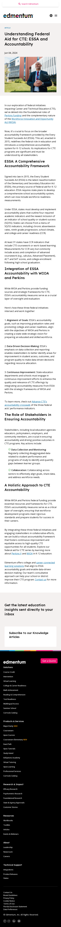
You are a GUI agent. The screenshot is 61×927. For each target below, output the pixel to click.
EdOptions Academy (11, 758)
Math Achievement (10, 690)
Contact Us (7, 892)
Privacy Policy (8, 898)
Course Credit (9, 672)
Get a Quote (49, 660)
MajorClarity (8, 726)
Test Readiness (9, 699)
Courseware (8, 730)
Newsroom (8, 852)
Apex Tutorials (9, 748)
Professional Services (12, 771)
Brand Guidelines (10, 895)
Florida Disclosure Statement (15, 906)
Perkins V (16, 553)
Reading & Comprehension (14, 694)
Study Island (8, 753)
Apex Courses (9, 735)
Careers (6, 856)
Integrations (8, 869)
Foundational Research (12, 798)
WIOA (30, 553)
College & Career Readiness (14, 685)
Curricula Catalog (10, 713)
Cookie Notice (9, 901)
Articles (6, 829)
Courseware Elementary (15, 739)
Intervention (8, 676)
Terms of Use (9, 904)
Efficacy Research (10, 789)
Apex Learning (9, 767)
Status (6, 878)
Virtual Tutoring (9, 762)
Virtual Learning (9, 681)
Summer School (9, 708)
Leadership (8, 847)
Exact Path (7, 744)
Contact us (40, 579)
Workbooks (8, 820)
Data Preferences (10, 909)
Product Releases (10, 874)
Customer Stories (10, 807)
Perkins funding (13, 115)
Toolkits (6, 825)
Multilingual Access (11, 704)
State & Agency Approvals (14, 802)
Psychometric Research (12, 793)
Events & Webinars (11, 834)
